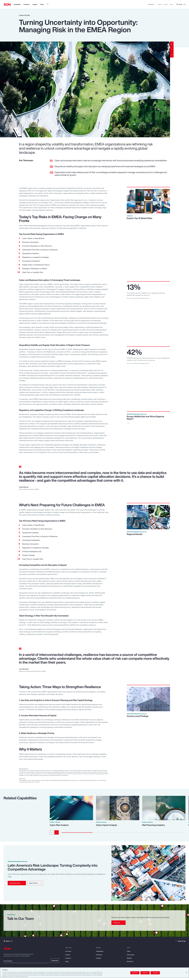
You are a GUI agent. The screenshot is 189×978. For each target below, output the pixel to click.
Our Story (68, 951)
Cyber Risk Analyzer (59, 825)
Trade (128, 951)
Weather (129, 958)
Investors (166, 4)
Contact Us (151, 4)
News (171, 4)
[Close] (186, 972)
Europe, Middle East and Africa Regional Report (145, 417)
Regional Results (134, 534)
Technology (130, 955)
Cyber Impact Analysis (106, 825)
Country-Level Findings (137, 716)
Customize (134, 972)
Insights (34, 4)
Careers (160, 4)
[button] (17, 883)
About (42, 4)
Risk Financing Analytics (153, 825)
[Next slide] (56, 832)
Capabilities (17, 4)
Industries (27, 4)
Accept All (155, 972)
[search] (47, 4)
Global (182, 4)
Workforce (130, 961)
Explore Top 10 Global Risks (139, 218)
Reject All (145, 972)
